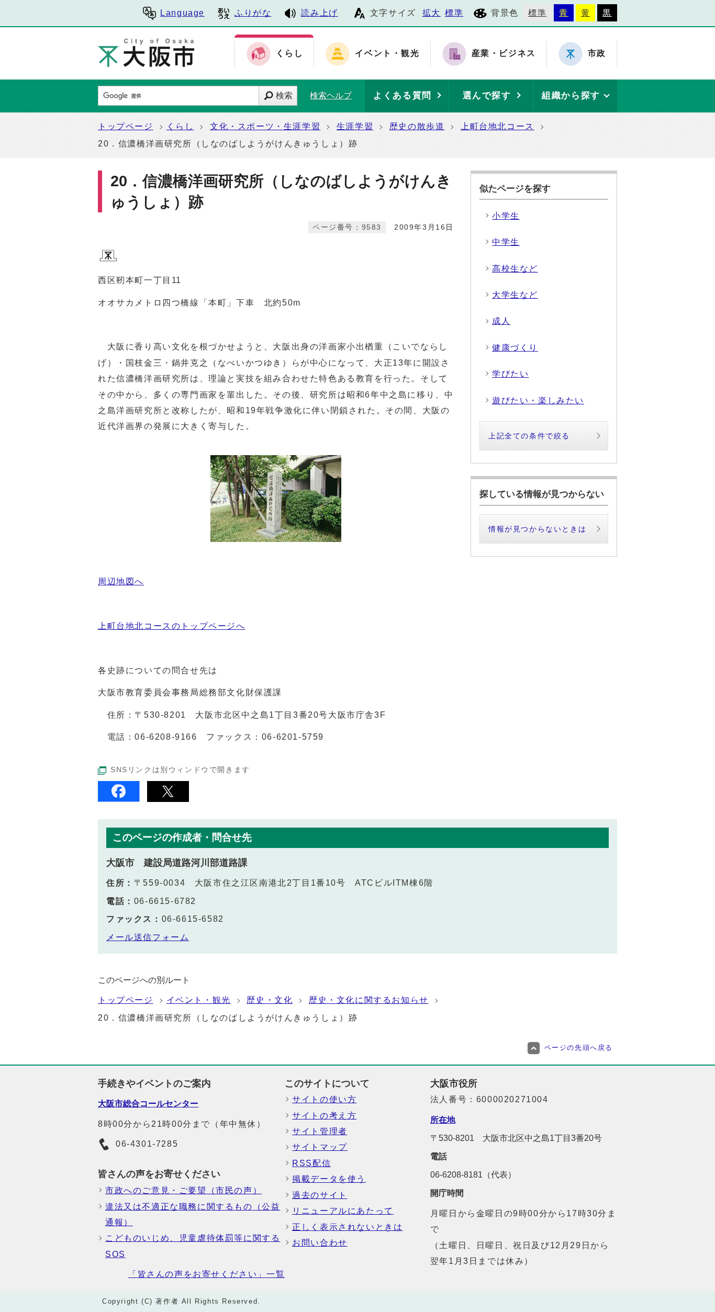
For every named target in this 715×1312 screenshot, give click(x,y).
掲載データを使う (329, 1178)
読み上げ (319, 12)
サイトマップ (320, 1147)
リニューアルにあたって (343, 1210)
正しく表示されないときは (347, 1227)
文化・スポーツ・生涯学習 (265, 126)
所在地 (442, 1119)
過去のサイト (320, 1195)
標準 (454, 12)
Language (182, 12)
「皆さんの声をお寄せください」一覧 (206, 1274)
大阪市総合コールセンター (148, 1103)
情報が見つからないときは (537, 529)
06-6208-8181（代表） (473, 1174)
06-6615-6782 (165, 901)
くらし (180, 126)
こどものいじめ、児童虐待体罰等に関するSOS (192, 1246)
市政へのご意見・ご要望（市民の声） (183, 1190)
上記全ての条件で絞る (529, 436)
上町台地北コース (497, 126)
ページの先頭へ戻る (578, 1047)
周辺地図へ (121, 581)
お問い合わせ (320, 1242)
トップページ (125, 126)
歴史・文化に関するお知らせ (369, 1000)
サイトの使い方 (324, 1099)
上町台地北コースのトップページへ (171, 625)
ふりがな (252, 12)
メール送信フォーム (147, 937)
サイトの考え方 (324, 1115)
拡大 (431, 12)
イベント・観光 (198, 1000)
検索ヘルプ (331, 95)
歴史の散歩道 (417, 126)
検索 (284, 95)
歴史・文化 (270, 1000)
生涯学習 (355, 126)
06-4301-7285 (147, 1143)
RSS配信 (311, 1163)
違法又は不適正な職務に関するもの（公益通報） (192, 1214)
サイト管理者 (320, 1131)
